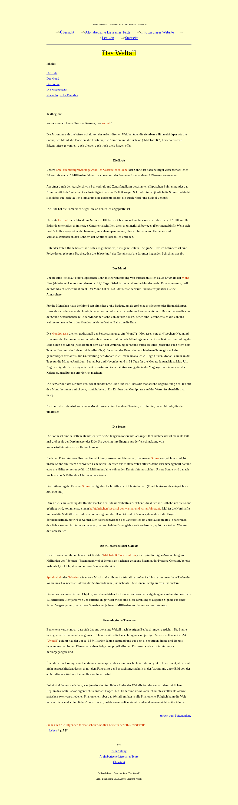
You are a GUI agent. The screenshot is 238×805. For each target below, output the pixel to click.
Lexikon (108, 38)
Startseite (131, 38)
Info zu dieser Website (157, 32)
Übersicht (67, 32)
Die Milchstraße (56, 89)
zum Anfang (119, 751)
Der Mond (52, 78)
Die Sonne (53, 84)
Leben (53, 730)
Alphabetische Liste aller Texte (107, 32)
